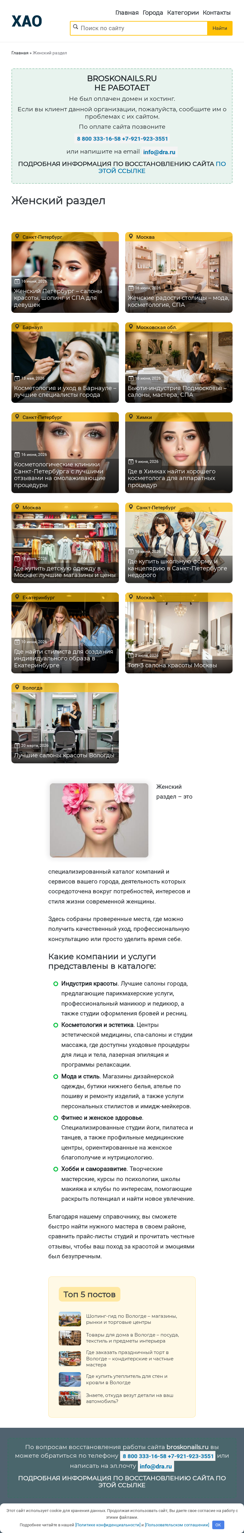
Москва (145, 237)
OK (218, 1525)
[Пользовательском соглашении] (177, 1525)
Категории (183, 12)
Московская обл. (156, 327)
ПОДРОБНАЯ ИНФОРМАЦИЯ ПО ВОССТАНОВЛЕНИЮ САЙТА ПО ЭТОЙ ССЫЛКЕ (122, 1482)
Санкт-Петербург (41, 237)
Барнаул (32, 327)
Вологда (32, 688)
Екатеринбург (38, 597)
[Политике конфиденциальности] (107, 1525)
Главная (127, 12)
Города (153, 12)
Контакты (217, 12)
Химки (143, 417)
